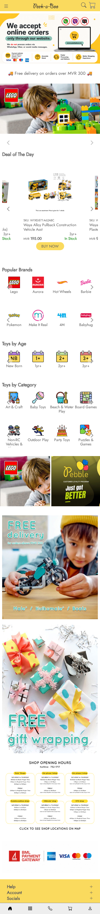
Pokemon (14, 324)
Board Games (86, 407)
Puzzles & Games (85, 442)
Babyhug (86, 324)
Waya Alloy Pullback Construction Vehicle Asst (49, 227)
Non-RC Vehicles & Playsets (14, 444)
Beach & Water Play (62, 409)
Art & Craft (14, 407)
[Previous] (8, 209)
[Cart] (88, 5)
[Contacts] (50, 908)
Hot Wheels (62, 291)
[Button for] (6, 6)
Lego (14, 291)
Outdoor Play (38, 439)
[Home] (10, 908)
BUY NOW (50, 246)
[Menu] (30, 908)
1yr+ (38, 365)
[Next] (91, 209)
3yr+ (86, 365)
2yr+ (62, 365)
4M (62, 324)
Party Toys (62, 439)
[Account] (90, 908)
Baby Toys (38, 407)
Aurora (38, 291)
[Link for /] (45, 5)
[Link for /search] (83, 6)
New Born (14, 365)
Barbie (86, 291)
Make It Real (38, 324)
